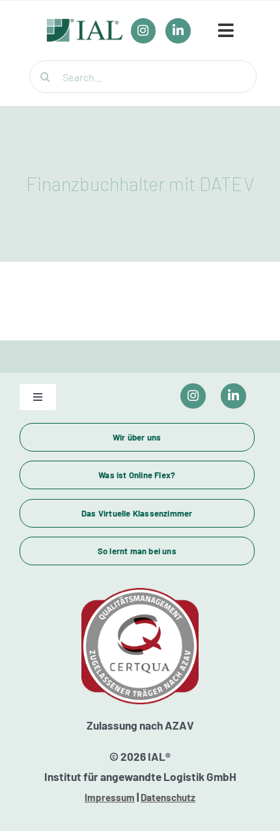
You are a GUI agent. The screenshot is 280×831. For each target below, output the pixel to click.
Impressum (110, 797)
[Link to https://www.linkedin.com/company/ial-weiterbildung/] (233, 396)
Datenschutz (168, 797)
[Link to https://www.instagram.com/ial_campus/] (193, 396)
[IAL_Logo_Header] (85, 25)
